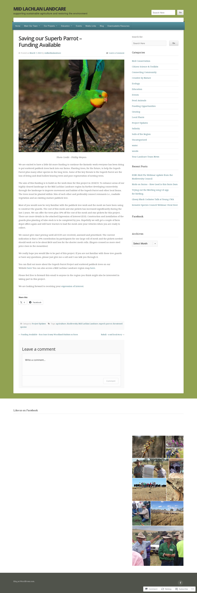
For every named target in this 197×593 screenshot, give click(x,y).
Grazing (136, 112)
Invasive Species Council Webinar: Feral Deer (155, 205)
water (135, 145)
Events (79, 25)
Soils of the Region (141, 134)
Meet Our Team (31, 25)
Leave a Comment (116, 53)
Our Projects (49, 25)
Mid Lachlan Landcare (39, 9)
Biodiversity (72, 324)
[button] (149, 446)
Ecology (136, 83)
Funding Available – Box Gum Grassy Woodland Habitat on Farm (49, 334)
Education (65, 25)
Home (17, 25)
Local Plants (138, 117)
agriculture (61, 324)
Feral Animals (139, 100)
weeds (135, 151)
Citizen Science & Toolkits (145, 67)
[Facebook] (180, 582)
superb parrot (105, 324)
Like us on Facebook (25, 410)
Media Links (91, 25)
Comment (110, 381)
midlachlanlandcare (52, 53)
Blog (102, 25)
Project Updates (39, 324)
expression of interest (72, 286)
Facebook (137, 216)
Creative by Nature (141, 78)
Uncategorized (139, 140)
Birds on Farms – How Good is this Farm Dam (155, 184)
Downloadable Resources (118, 25)
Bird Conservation (141, 61)
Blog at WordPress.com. (24, 581)
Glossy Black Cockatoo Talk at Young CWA (153, 199)
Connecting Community (144, 72)
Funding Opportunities (144, 106)
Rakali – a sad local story (111, 334)
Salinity (136, 128)
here (29, 268)
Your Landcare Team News (145, 157)
